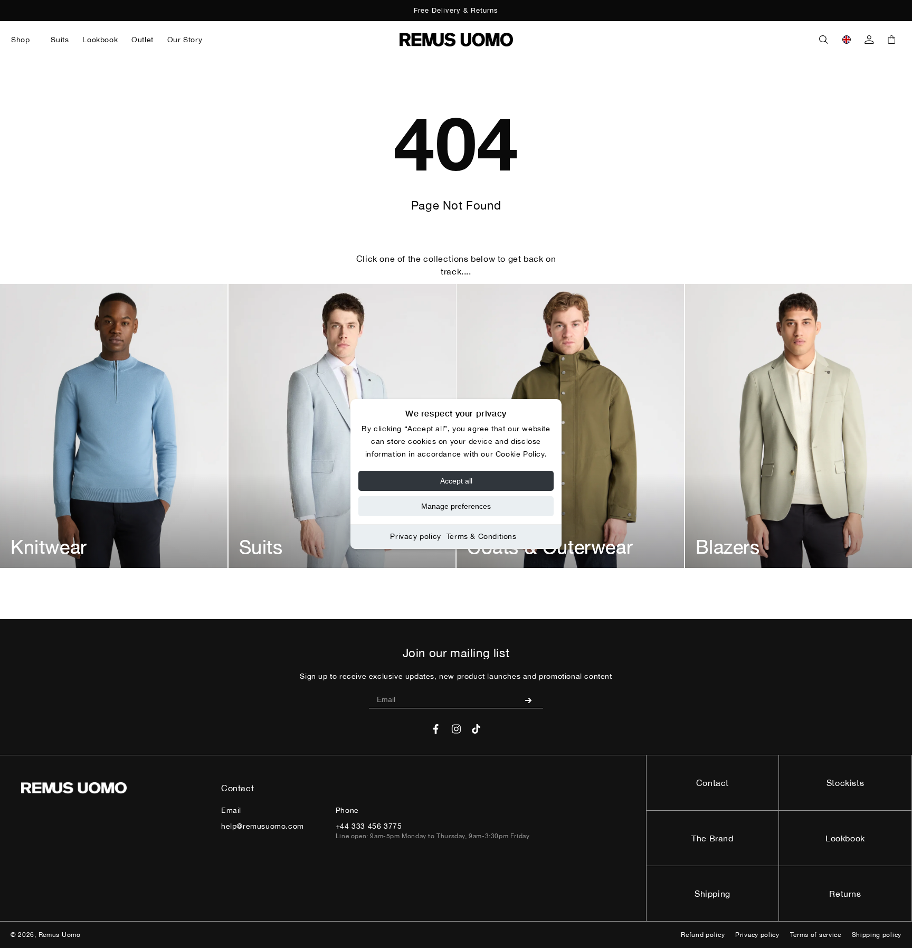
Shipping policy (877, 934)
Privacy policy (415, 536)
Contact (712, 783)
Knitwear (49, 546)
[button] (24, 39)
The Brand (712, 838)
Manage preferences (456, 506)
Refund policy (703, 934)
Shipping (712, 893)
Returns (845, 893)
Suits (261, 546)
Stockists (845, 783)
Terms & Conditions (481, 536)
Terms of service (815, 934)
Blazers (728, 546)
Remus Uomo (60, 934)
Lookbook (845, 838)
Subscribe (532, 700)
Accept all (456, 481)
